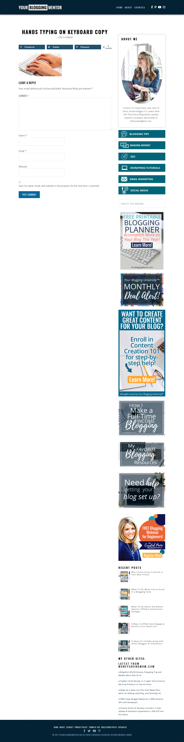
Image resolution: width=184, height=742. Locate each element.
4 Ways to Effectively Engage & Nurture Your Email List (147, 625)
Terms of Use (94, 727)
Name (23, 135)
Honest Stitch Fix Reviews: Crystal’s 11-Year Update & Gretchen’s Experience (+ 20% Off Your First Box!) (141, 711)
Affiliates (122, 727)
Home (56, 727)
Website (23, 166)
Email (22, 151)
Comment (24, 96)
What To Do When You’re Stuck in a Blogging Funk (148, 590)
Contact (70, 727)
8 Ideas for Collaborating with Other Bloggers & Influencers (147, 642)
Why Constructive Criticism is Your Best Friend (147, 573)
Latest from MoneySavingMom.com (136, 665)
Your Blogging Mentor (43, 8)
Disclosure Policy (109, 727)
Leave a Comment (65, 37)
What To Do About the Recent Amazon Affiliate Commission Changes (147, 609)
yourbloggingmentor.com (70, 734)
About (62, 727)
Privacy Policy (81, 727)
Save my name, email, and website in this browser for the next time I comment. (59, 185)
